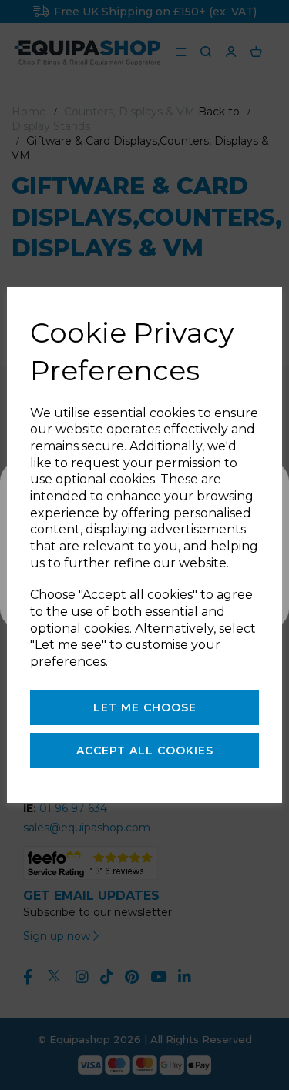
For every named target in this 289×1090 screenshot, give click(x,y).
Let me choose (145, 707)
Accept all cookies (144, 750)
